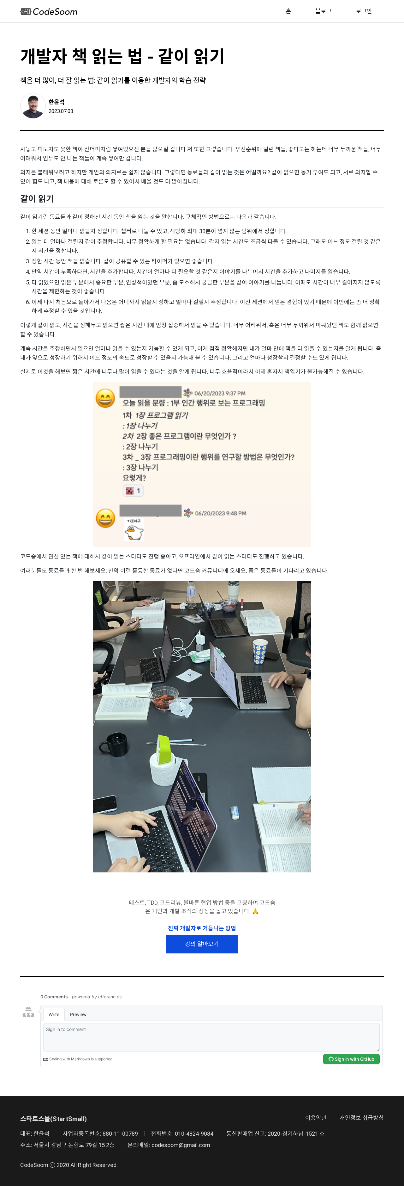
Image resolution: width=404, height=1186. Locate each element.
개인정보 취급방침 (362, 1117)
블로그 (323, 11)
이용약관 (316, 1117)
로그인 (364, 11)
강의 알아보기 (202, 944)
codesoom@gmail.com (181, 1145)
